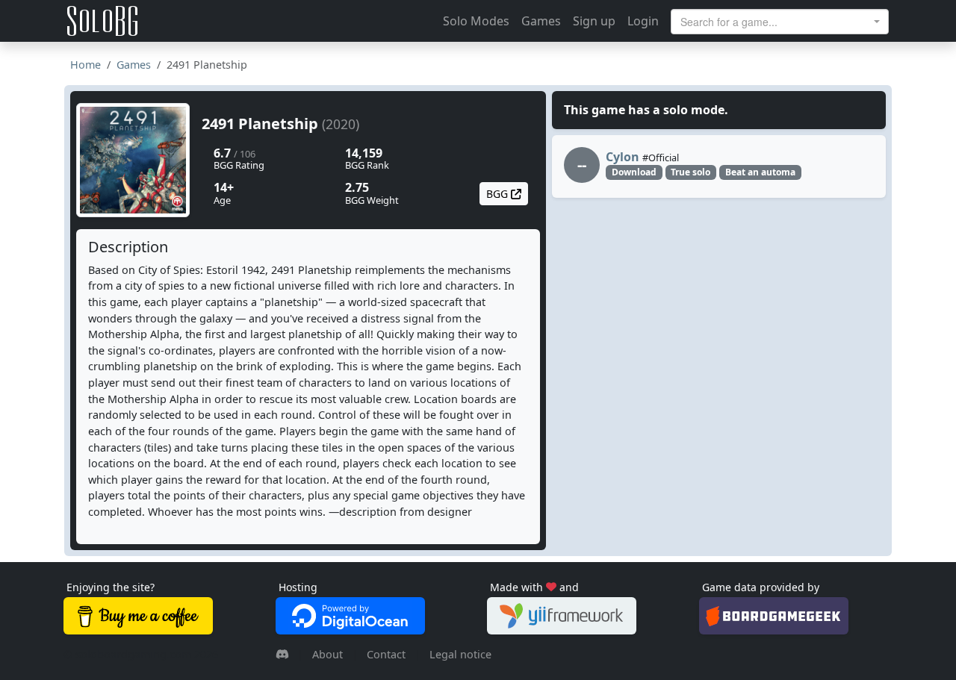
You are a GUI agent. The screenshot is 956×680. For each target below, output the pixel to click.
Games (541, 21)
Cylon (622, 157)
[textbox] (775, 21)
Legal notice (460, 654)
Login (643, 21)
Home (85, 64)
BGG (498, 194)
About (327, 654)
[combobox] (780, 21)
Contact (386, 654)
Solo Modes (476, 21)
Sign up (594, 21)
